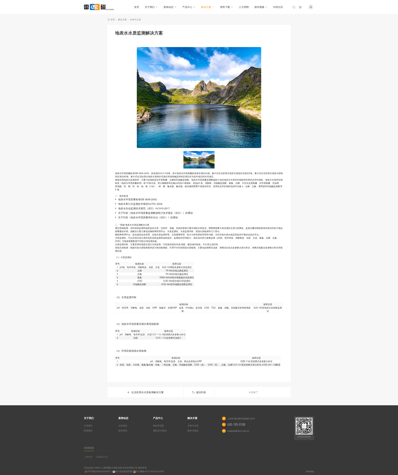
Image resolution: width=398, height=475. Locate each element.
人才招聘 (244, 7)
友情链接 (89, 448)
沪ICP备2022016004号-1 (99, 471)
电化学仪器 (158, 425)
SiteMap (310, 471)
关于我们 (150, 7)
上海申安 (88, 456)
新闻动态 (169, 7)
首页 (136, 7)
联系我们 (88, 430)
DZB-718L (156, 334)
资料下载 (225, 7)
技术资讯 (122, 430)
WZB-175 (160, 337)
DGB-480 (237, 364)
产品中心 (187, 7)
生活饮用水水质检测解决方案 (147, 392)
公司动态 (122, 425)
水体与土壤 (135, 19)
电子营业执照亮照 (123, 471)
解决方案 (206, 7)
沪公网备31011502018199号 (150, 471)
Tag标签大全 (102, 456)
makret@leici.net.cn (238, 431)
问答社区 (278, 7)
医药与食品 (192, 430)
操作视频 (259, 7)
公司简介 (88, 425)
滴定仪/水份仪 (160, 430)
